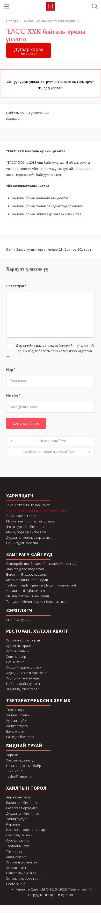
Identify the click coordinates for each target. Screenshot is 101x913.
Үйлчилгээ (14, 851)
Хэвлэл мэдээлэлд (20, 760)
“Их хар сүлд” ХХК (52, 440)
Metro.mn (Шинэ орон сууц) (27, 579)
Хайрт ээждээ (17, 726)
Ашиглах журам (18, 619)
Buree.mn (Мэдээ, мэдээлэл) (27, 574)
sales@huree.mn (20, 776)
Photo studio (15, 884)
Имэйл (13, 395)
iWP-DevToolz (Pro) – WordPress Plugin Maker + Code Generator (90, 911)
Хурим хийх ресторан (23, 640)
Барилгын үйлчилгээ (22, 802)
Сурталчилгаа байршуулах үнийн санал (37, 510)
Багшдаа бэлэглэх (20, 736)
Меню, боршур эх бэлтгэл (26, 532)
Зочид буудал (16, 818)
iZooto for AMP (50, 912)
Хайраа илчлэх (17, 715)
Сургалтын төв (17, 840)
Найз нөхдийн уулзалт (23, 683)
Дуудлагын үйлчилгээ (23, 813)
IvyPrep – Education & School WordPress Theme (77, 911)
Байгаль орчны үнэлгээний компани (51, 21)
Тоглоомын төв (17, 846)
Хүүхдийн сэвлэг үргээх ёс (26, 672)
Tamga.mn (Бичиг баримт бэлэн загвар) (37, 601)
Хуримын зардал (19, 645)
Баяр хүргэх (15, 731)
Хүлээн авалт (16, 867)
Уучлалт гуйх (16, 720)
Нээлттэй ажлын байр (23, 765)
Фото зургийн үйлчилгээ (26, 526)
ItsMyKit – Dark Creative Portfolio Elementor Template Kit (15, 911)
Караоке (13, 824)
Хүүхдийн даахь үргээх (23, 667)
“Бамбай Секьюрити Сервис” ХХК (49, 451)
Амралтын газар (18, 797)
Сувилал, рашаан (19, 835)
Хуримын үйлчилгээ (21, 862)
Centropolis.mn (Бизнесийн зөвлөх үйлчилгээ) (41, 563)
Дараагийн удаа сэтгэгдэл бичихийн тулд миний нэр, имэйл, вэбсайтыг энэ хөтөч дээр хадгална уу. (50, 351)
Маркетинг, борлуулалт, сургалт (32, 521)
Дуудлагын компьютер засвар (29, 537)
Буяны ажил (15, 662)
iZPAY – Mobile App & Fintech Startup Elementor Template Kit (59, 912)
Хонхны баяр (16, 656)
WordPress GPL (6, 911)
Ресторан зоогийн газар (25, 829)
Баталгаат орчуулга (21, 808)
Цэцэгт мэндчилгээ (21, 873)
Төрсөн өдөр (16, 709)
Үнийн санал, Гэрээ (21, 515)
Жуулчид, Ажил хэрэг (22, 689)
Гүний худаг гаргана (22, 543)
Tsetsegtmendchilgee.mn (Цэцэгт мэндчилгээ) (41, 585)
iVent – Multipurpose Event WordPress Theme (66, 911)
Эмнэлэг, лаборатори (23, 878)
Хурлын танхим (18, 651)
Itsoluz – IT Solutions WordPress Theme (26, 911)
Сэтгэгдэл (16, 285)
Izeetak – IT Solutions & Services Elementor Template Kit (41, 912)
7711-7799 (15, 771)
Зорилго (12, 754)
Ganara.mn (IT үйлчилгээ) (25, 590)
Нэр (11, 369)
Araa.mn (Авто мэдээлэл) (25, 569)
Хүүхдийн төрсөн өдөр (23, 678)
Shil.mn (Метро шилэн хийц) (27, 596)
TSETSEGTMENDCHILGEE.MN (38, 700)
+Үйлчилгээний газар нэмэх (28, 505)
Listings (12, 21)
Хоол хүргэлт (16, 856)
